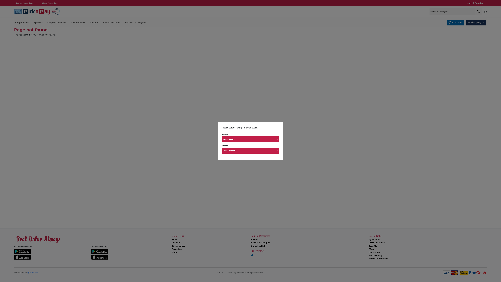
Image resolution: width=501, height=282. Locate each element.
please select (228, 139)
